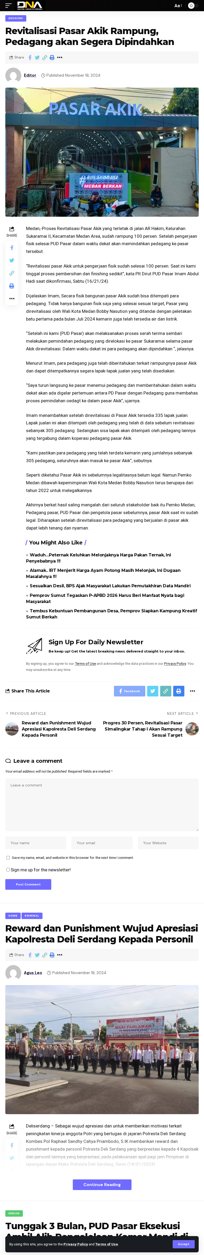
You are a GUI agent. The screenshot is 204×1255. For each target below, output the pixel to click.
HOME (13, 915)
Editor (30, 75)
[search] (168, 5)
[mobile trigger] (9, 5)
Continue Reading (102, 1184)
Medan (14, 1213)
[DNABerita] (29, 5)
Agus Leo (33, 972)
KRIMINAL (32, 915)
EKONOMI (15, 18)
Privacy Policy (75, 1244)
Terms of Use (106, 1244)
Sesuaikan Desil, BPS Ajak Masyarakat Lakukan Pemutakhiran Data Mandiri (110, 585)
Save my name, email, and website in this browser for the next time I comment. (73, 857)
